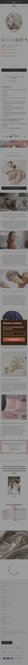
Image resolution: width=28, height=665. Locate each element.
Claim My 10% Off (14, 339)
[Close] (25, 321)
